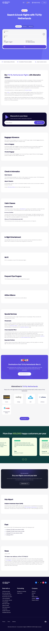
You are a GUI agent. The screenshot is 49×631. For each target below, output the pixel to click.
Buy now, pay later (6, 593)
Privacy (3, 621)
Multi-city (31, 26)
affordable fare (23, 208)
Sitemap (14, 621)
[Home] (6, 2)
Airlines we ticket (6, 591)
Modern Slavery (35, 600)
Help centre (19, 593)
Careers (33, 598)
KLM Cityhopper (28, 507)
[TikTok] (41, 583)
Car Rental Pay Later (6, 595)
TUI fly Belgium (8, 560)
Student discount (6, 610)
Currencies (4, 609)
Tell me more (23, 483)
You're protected (6, 598)
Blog (33, 595)
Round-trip (18, 26)
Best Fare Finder (6, 603)
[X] (38, 583)
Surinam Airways (28, 90)
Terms (9, 621)
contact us (42, 336)
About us (34, 591)
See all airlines (24, 418)
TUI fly (8, 92)
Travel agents (5, 602)
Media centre (35, 596)
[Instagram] (43, 583)
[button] (23, 2)
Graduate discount (6, 612)
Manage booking (36, 2)
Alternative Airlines (11, 187)
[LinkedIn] (46, 583)
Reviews (33, 593)
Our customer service (7, 600)
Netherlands (11, 368)
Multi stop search (6, 607)
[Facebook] (36, 583)
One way (24, 26)
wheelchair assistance (24, 327)
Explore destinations (24, 373)
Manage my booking (21, 591)
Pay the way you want (7, 596)
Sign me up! (39, 122)
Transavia (35, 507)
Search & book (5, 605)
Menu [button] (45, 2)
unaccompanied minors (25, 337)
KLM (32, 507)
